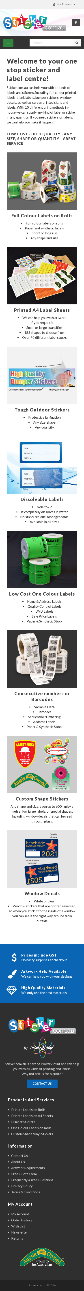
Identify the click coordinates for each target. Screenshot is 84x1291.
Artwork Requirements (28, 1168)
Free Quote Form (24, 1174)
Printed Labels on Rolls (28, 1110)
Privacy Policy (22, 1186)
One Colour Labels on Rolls (31, 1128)
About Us (18, 1162)
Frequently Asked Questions (32, 1180)
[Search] (77, 42)
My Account (20, 1214)
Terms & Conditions (25, 1192)
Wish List (18, 1226)
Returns (17, 1238)
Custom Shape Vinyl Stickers (32, 1134)
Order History (21, 1220)
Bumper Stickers (23, 1122)
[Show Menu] (8, 43)
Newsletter (19, 1232)
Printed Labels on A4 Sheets (32, 1116)
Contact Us (19, 1156)
